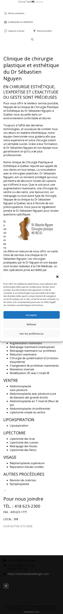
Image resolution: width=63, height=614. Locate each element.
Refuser (31, 324)
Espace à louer (16, 30)
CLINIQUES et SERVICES (20, 22)
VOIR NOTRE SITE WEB (17, 526)
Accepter (31, 315)
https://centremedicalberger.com (28, 573)
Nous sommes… (17, 13)
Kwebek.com (31, 612)
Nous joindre (44, 30)
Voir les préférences (31, 333)
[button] (58, 277)
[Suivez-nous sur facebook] (6, 586)
